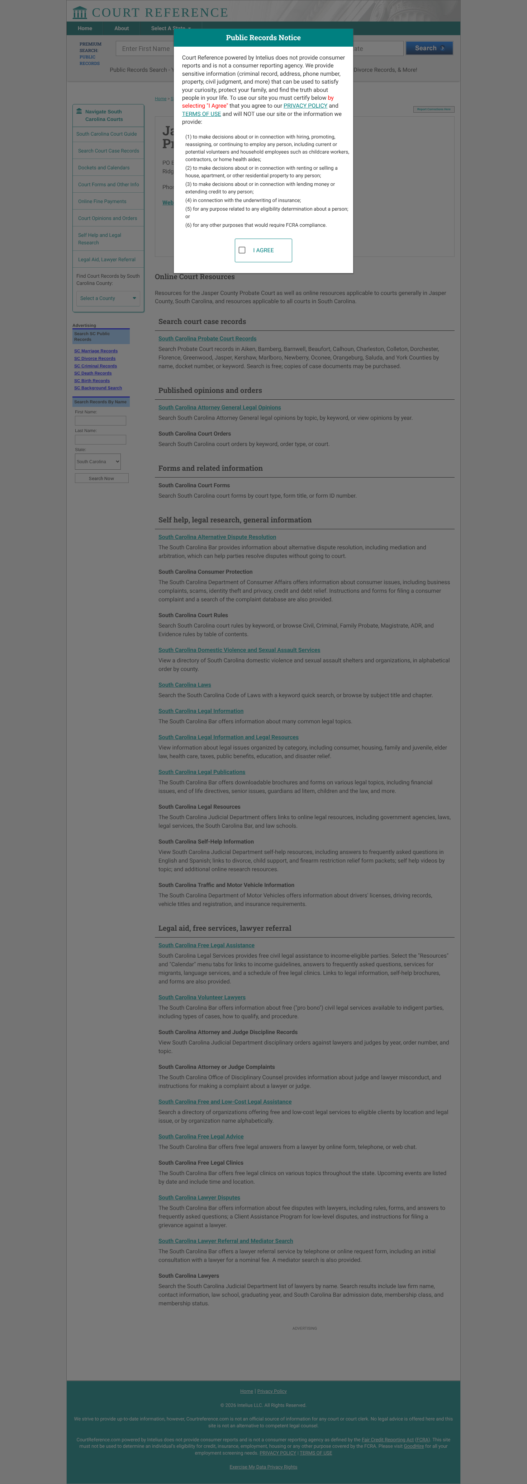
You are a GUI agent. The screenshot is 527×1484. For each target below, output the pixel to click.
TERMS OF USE (201, 114)
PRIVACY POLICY (305, 105)
